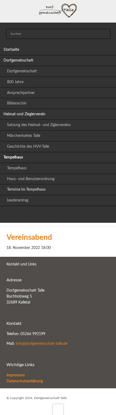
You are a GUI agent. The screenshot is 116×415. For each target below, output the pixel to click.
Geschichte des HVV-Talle (28, 147)
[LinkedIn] (46, 215)
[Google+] (58, 215)
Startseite (11, 50)
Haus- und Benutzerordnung (30, 179)
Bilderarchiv (16, 103)
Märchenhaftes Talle (23, 136)
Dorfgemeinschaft (18, 60)
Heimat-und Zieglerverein (24, 114)
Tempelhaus (13, 157)
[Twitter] (34, 215)
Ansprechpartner (21, 93)
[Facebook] (69, 215)
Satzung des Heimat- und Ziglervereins (39, 125)
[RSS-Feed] (81, 215)
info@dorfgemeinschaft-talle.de (41, 344)
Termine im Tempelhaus (26, 189)
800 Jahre (15, 82)
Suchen (104, 34)
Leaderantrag (17, 200)
